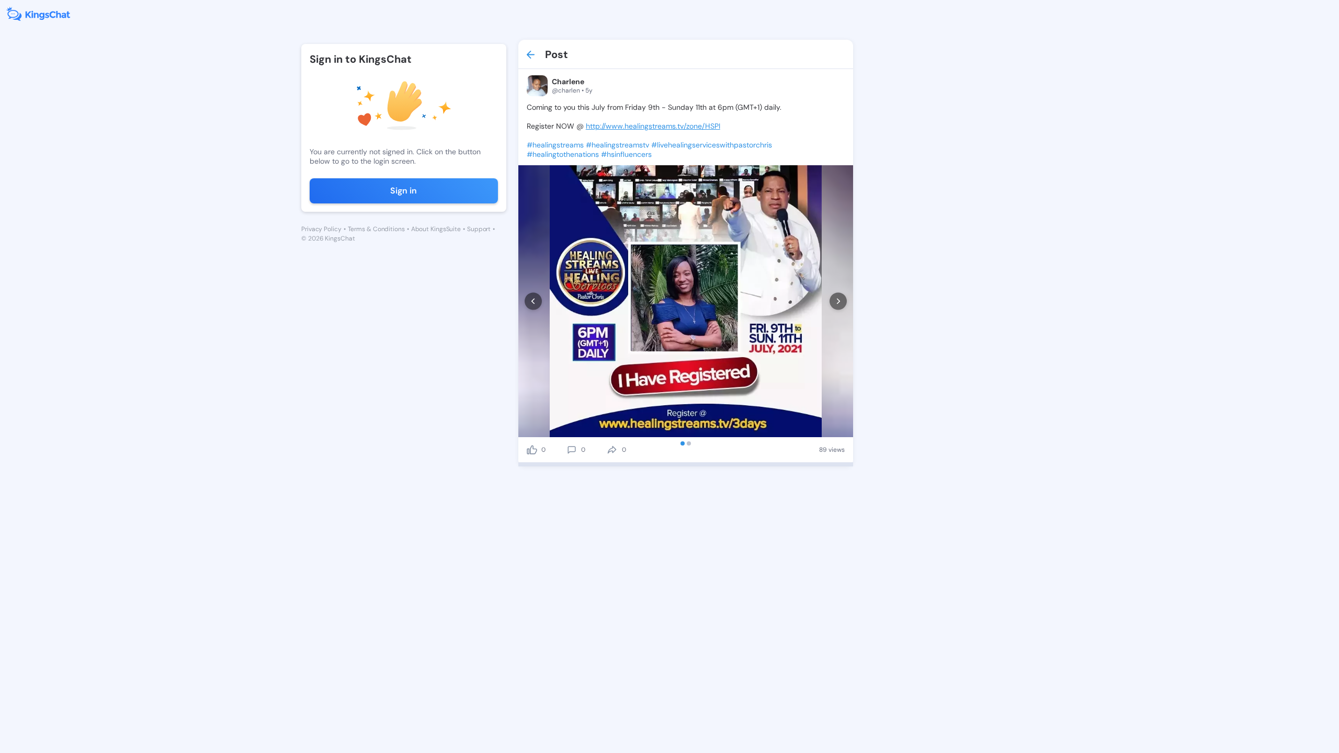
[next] (838, 301)
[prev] (533, 301)
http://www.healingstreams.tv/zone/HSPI (653, 126)
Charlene (568, 81)
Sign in (403, 190)
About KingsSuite (436, 229)
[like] (532, 449)
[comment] (571, 449)
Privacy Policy (321, 229)
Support (479, 229)
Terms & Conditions (376, 229)
